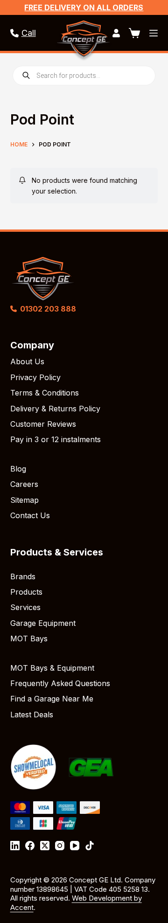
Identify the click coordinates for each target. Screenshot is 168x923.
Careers (24, 484)
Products (26, 592)
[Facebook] (30, 845)
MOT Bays (29, 638)
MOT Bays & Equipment (52, 668)
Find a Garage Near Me (51, 698)
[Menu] (153, 33)
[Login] (116, 33)
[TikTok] (89, 845)
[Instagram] (59, 845)
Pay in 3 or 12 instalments (55, 439)
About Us (27, 361)
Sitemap (24, 500)
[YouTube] (74, 845)
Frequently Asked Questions (60, 683)
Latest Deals (31, 714)
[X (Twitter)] (44, 845)
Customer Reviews (43, 424)
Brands (22, 576)
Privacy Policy (35, 377)
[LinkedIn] (15, 845)
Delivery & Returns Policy (55, 408)
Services (25, 607)
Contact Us (30, 515)
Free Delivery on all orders (83, 7)
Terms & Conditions (44, 392)
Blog (18, 468)
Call (28, 33)
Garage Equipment (43, 623)
